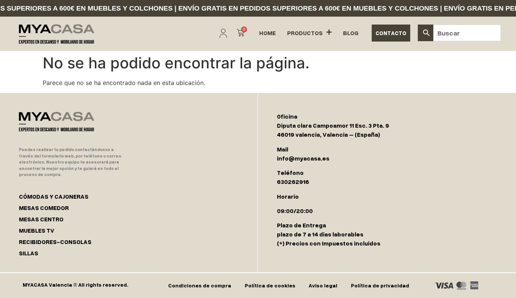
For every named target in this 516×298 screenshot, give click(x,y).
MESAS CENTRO (41, 219)
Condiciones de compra (199, 285)
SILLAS (28, 253)
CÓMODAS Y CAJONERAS (53, 196)
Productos (305, 32)
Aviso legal (323, 285)
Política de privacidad (380, 285)
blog (350, 32)
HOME (267, 32)
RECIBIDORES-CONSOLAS (55, 241)
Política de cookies (270, 285)
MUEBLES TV (36, 230)
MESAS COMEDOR (44, 207)
